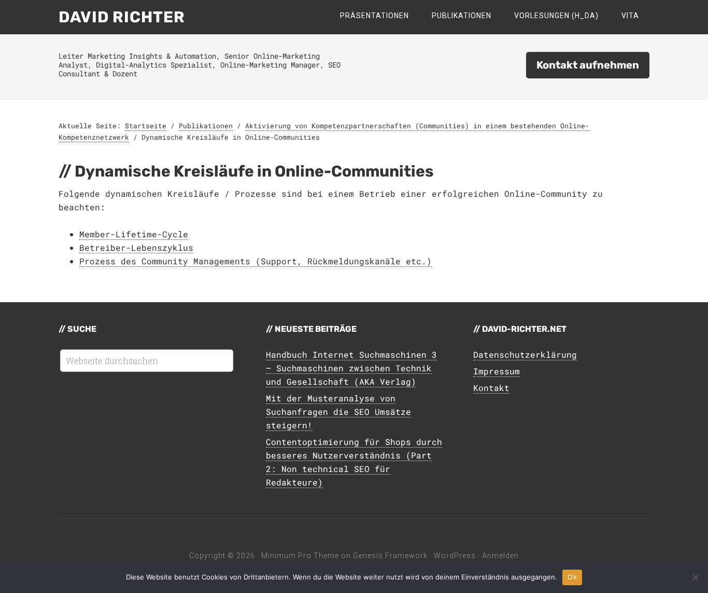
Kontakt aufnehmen (587, 65)
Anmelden (500, 555)
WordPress (455, 555)
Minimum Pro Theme (300, 555)
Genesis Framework (390, 555)
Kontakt (491, 387)
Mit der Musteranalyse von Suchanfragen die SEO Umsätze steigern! (338, 411)
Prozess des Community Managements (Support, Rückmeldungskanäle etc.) (255, 260)
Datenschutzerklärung (525, 354)
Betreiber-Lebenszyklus (136, 247)
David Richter (122, 17)
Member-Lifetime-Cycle (133, 233)
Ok (572, 577)
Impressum (496, 371)
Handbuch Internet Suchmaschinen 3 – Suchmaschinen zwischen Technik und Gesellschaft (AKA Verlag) (351, 368)
